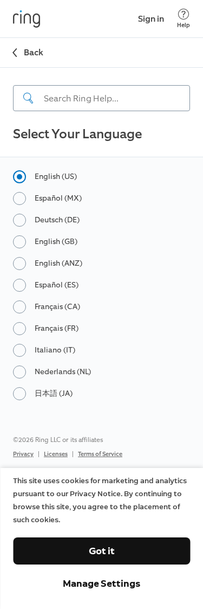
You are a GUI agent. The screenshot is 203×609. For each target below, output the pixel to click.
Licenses (56, 454)
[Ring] (26, 19)
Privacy (23, 454)
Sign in (151, 19)
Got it (102, 551)
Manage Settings (101, 583)
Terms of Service (100, 454)
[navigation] (101, 89)
